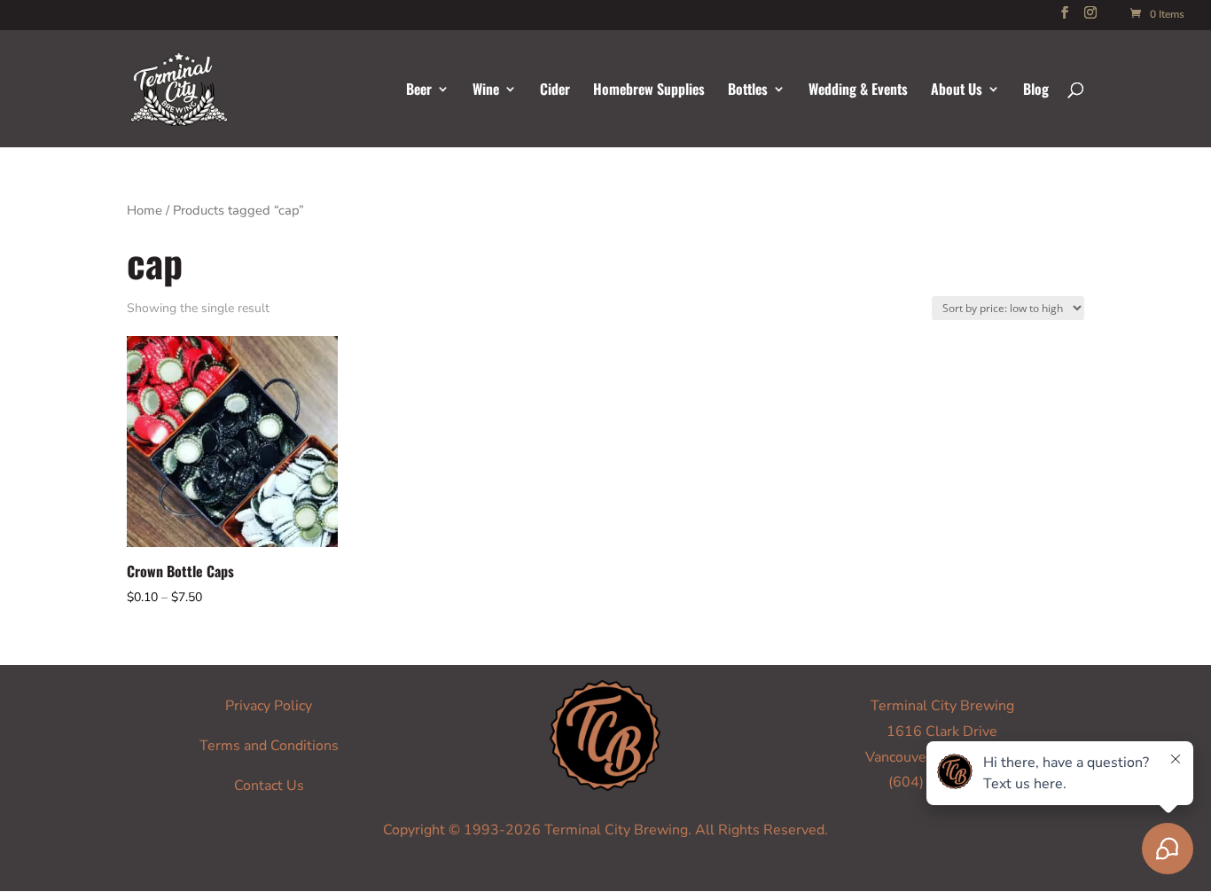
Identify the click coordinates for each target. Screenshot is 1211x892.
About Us (956, 90)
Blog (1036, 90)
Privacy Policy (268, 706)
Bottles (748, 90)
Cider (555, 90)
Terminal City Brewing (942, 706)
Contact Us (269, 785)
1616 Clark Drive (942, 731)
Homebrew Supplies (649, 90)
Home (144, 210)
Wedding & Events (858, 90)
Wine (486, 90)
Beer (419, 90)
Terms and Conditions (269, 745)
